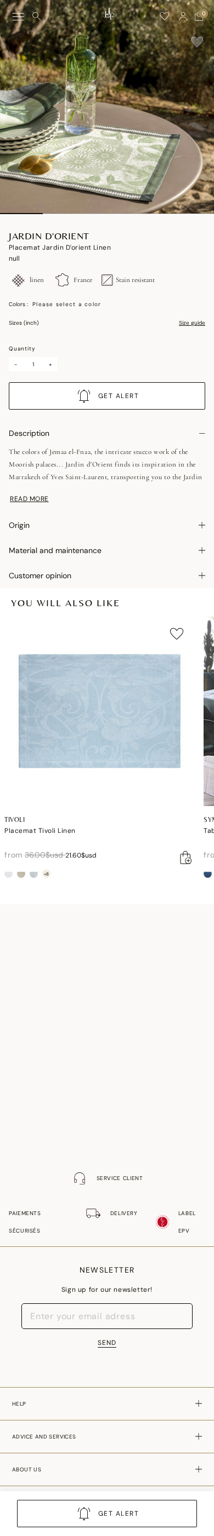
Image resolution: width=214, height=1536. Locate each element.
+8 (46, 874)
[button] (183, 16)
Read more (29, 498)
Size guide (192, 323)
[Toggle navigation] (18, 16)
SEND (107, 1342)
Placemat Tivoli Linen (40, 830)
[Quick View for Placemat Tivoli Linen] (186, 857)
